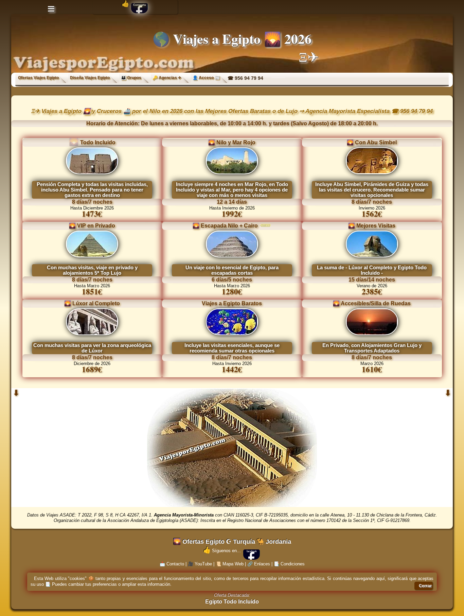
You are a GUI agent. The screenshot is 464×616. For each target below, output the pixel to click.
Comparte (139, 4)
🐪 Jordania (273, 541)
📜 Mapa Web (230, 563)
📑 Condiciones (289, 563)
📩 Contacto (172, 563)
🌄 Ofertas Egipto (199, 541)
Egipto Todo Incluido (232, 601)
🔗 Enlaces (258, 563)
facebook (252, 551)
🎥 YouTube (200, 563)
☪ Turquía (240, 541)
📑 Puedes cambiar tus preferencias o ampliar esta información (107, 584)
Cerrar (425, 585)
